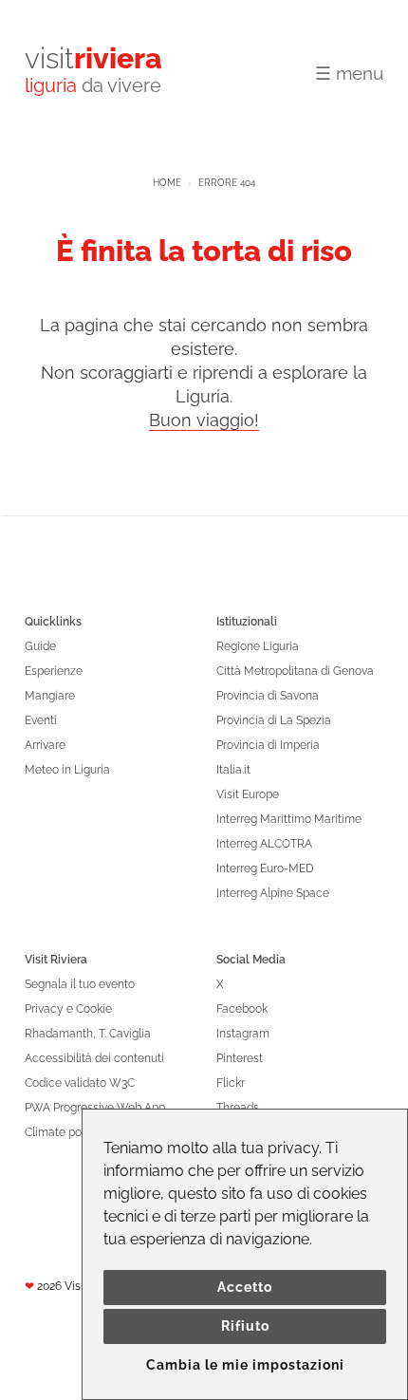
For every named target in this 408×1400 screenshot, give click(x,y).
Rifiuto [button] (245, 1326)
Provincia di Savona (267, 695)
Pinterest (239, 1058)
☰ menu (349, 73)
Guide (40, 646)
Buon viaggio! (204, 420)
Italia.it (233, 769)
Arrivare (45, 745)
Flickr (230, 1083)
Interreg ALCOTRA (264, 843)
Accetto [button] (244, 1287)
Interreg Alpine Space (272, 893)
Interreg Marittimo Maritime (289, 819)
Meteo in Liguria (67, 769)
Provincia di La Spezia (273, 720)
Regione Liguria (257, 646)
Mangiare (50, 695)
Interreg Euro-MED (265, 868)
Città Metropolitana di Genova (295, 671)
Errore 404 (226, 182)
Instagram (242, 1033)
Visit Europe (247, 794)
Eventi (41, 720)
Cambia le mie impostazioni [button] (245, 1364)
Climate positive (67, 1132)
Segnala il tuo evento (80, 984)
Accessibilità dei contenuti (94, 1058)
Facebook (242, 1009)
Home (167, 182)
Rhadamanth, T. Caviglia (88, 1033)
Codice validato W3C (80, 1083)
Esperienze (54, 671)
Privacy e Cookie (68, 1009)
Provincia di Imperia (268, 745)
